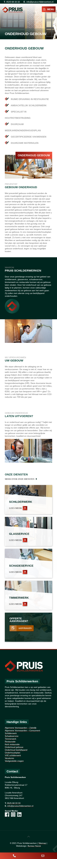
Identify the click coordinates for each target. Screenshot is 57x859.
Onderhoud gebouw (14, 747)
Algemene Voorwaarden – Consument (22, 730)
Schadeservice (11, 736)
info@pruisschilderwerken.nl (39, 2)
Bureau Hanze (34, 846)
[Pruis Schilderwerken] (12, 9)
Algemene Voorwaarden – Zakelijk (20, 728)
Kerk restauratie (12, 744)
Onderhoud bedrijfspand (16, 750)
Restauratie (10, 741)
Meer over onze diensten (19, 479)
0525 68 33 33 (13, 2)
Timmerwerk (10, 739)
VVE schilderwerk (13, 755)
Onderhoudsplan (12, 752)
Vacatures (9, 758)
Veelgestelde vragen (14, 761)
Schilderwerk (11, 733)
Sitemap (42, 843)
